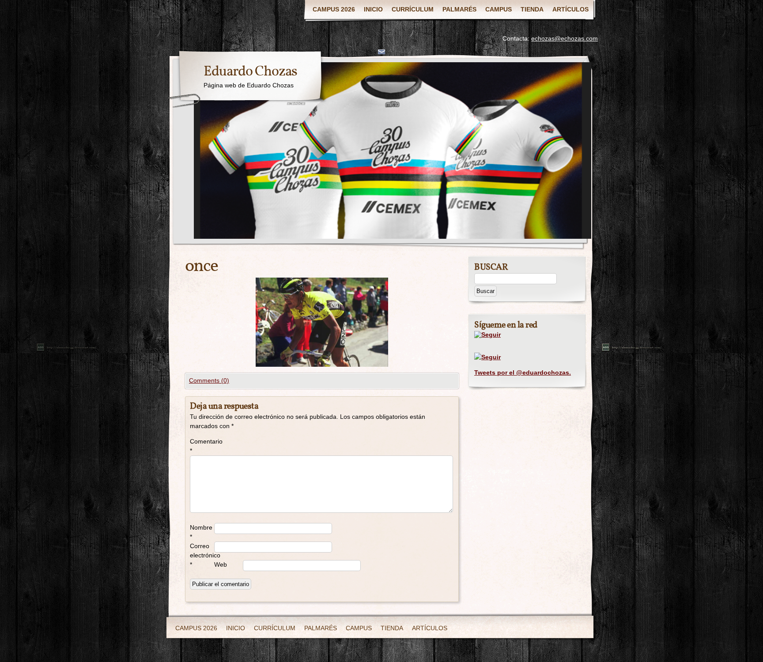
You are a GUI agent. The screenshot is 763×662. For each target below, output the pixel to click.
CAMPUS (498, 9)
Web (220, 564)
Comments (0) (209, 380)
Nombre (201, 532)
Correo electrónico (202, 555)
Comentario (202, 446)
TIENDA (532, 9)
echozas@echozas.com (564, 38)
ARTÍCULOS (570, 9)
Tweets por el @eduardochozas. (522, 372)
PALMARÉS (459, 9)
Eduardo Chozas (250, 72)
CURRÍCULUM (413, 9)
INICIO (373, 9)
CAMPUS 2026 (334, 9)
